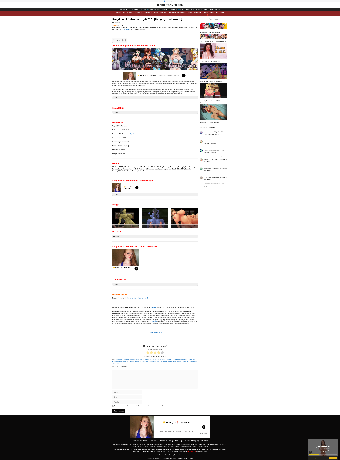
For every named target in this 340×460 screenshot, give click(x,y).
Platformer (206, 12)
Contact (139, 441)
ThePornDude (213, 9)
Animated (142, 359)
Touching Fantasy (181, 361)
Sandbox (156, 12)
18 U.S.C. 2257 (153, 441)
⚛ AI (124, 12)
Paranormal (192, 15)
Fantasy (222, 12)
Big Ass (147, 359)
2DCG (122, 359)
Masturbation (122, 361)
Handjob (190, 359)
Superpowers (172, 12)
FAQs (181, 441)
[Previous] (116, 218)
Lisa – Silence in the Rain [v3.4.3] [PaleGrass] (213, 41)
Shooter (212, 12)
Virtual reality (197, 12)
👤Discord (166, 1)
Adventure (118, 12)
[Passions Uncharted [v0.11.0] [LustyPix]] (213, 71)
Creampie (168, 359)
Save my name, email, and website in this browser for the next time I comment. (138, 406)
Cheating (156, 359)
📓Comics (157, 9)
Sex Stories (198, 9)
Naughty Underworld (133, 134)
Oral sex (156, 361)
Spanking (164, 361)
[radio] (147, 353)
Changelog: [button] (119, 97)
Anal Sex (136, 359)
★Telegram (173, 1)
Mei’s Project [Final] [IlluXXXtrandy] (210, 32)
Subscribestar (131, 298)
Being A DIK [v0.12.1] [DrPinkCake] (210, 61)
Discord (140, 298)
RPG (156, 15)
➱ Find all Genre (201, 15)
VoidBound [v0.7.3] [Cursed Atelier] (210, 122)
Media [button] (117, 236)
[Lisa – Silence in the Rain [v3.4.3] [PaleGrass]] (213, 36)
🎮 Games (135, 9)
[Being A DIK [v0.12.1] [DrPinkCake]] (213, 51)
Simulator (184, 15)
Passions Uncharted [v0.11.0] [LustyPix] (211, 81)
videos (154, 451)
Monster (161, 15)
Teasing (170, 361)
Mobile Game (130, 15)
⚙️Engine (164, 9)
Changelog (195, 441)
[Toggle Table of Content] (123, 40)
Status (173, 9)
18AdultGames (207, 168)
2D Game (117, 359)
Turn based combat (192, 361)
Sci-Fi (179, 15)
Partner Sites (204, 441)
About (133, 441)
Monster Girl (138, 361)
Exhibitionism (175, 359)
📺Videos (150, 9)
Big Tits (152, 359)
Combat (169, 15)
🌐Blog (180, 9)
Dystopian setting (181, 12)
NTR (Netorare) (149, 15)
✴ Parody (137, 12)
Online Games (163, 12)
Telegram (187, 441)
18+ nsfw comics (145, 451)
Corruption (162, 359)
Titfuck (174, 361)
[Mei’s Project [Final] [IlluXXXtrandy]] (213, 26)
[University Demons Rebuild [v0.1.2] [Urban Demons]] (213, 91)
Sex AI (205, 9)
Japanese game (139, 15)
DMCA (145, 441)
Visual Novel (147, 12)
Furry (185, 359)
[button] (219, 9)
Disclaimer (163, 441)
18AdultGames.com (170, 5)
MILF (217, 12)
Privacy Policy (173, 441)
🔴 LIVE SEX (210, 15)
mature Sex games (161, 449)
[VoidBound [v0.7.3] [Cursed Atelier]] (213, 112)
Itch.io (146, 298)
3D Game (129, 12)
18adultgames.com (166, 458)
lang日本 (189, 9)
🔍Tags (143, 9)
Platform (125, 9)
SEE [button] (116, 112)
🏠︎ (121, 9)
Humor (174, 15)
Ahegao (132, 359)
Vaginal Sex (115, 363)
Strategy (190, 12)
